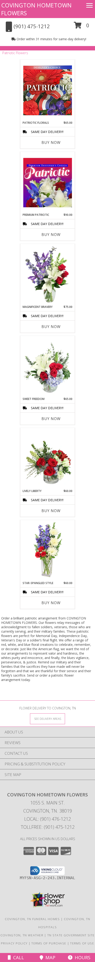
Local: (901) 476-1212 (47, 819)
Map (49, 957)
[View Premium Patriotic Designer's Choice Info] (47, 182)
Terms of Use (82, 943)
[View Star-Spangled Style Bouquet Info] (47, 550)
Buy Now (51, 142)
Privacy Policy (14, 943)
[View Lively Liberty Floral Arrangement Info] (47, 458)
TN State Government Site (71, 935)
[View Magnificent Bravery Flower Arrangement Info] (47, 274)
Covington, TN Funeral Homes (32, 919)
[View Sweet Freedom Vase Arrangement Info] (47, 366)
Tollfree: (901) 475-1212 (47, 827)
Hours (81, 957)
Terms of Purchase (48, 943)
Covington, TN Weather (21, 935)
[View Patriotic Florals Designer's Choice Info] (47, 90)
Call (17, 957)
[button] (81, 27)
